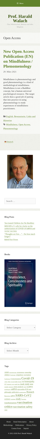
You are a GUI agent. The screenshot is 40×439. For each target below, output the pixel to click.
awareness (20, 372)
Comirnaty (12, 375)
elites (9, 381)
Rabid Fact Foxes (11, 240)
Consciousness (16, 379)
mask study (24, 384)
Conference (7, 379)
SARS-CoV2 (23, 395)
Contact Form (16, 428)
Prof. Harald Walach (20, 18)
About (31, 422)
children (7, 375)
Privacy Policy (32, 425)
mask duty (17, 384)
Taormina (23, 399)
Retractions (7, 396)
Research (30, 392)
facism (19, 381)
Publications (19, 425)
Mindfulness (11, 124)
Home (9, 422)
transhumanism (10, 403)
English (9, 116)
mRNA (14, 389)
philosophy (7, 392)
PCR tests (28, 389)
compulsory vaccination (23, 375)
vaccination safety (22, 406)
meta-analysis (18, 387)
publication (15, 392)
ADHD (6, 372)
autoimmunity (13, 372)
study (18, 399)
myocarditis (21, 389)
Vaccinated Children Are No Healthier (19, 223)
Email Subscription (20, 422)
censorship (28, 372)
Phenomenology (10, 128)
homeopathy (29, 381)
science (7, 399)
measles (6, 387)
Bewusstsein (19, 116)
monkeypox (7, 389)
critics (5, 381)
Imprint (26, 428)
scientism (13, 399)
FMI (23, 381)
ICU (5, 384)
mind (25, 387)
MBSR (31, 384)
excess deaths (14, 381)
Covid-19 (27, 378)
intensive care (10, 384)
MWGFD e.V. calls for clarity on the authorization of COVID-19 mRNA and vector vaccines (19, 228)
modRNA (30, 387)
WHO (5, 410)
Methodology (8, 425)
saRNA (13, 396)
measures (11, 387)
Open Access (24, 124)
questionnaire (22, 392)
